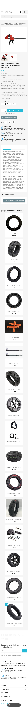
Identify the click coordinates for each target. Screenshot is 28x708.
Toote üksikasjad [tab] (16, 148)
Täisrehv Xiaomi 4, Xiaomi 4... (14, 597)
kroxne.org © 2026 (6, 703)
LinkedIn (2, 639)
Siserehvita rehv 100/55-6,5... (14, 467)
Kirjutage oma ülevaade (10, 117)
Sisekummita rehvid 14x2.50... (14, 623)
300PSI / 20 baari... (14, 363)
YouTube (15, 635)
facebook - (4, 706)
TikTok (6, 639)
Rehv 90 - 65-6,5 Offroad (14, 260)
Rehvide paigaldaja (14, 337)
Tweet (9, 122)
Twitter (6, 635)
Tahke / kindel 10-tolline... (14, 311)
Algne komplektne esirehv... (14, 571)
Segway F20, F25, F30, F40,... (14, 285)
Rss (10, 635)
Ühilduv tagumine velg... (14, 415)
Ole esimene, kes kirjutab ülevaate (15, 200)
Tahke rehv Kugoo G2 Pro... (14, 493)
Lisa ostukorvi (14, 111)
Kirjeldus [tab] (6, 148)
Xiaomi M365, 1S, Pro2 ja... (14, 545)
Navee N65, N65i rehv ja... (14, 441)
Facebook (2, 635)
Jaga (5, 122)
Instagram (23, 635)
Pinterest (13, 122)
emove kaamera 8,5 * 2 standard (14, 234)
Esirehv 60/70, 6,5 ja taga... (14, 389)
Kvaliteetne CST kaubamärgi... (14, 519)
